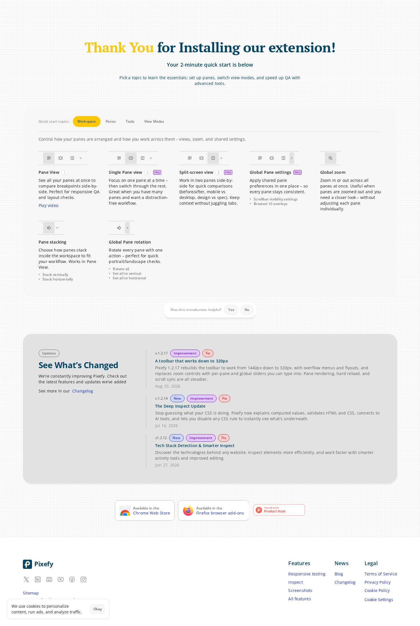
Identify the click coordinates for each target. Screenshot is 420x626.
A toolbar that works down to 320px (191, 361)
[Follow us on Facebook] (72, 579)
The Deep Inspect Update (180, 406)
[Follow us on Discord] (49, 579)
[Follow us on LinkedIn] (37, 579)
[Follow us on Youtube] (60, 579)
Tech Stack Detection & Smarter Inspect (195, 445)
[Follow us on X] (26, 579)
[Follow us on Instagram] (83, 579)
